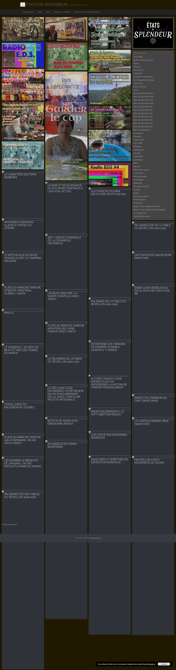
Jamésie (136, 153)
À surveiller (28, 12)
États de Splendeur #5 (142, 116)
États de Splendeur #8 (143, 123)
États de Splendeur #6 (143, 120)
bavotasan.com (95, 538)
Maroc (136, 163)
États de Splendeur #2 (142, 107)
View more (23, 29)
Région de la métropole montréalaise (149, 210)
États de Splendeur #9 (142, 126)
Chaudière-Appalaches (143, 77)
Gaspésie (137, 136)
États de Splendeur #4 (142, 113)
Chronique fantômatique (143, 80)
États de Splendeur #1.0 (143, 93)
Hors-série (137, 143)
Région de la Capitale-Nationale (146, 206)
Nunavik (136, 190)
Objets (136, 193)
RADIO (48, 12)
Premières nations (141, 196)
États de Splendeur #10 (143, 96)
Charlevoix (137, 73)
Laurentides (138, 160)
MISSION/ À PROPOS (62, 12)
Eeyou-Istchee (139, 87)
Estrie (135, 90)
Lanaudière (138, 156)
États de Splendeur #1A (143, 100)
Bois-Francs (138, 70)
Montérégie (138, 180)
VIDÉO (39, 12)
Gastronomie (139, 140)
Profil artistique (139, 200)
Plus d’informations (149, 664)
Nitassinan (137, 183)
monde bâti (138, 173)
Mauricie (136, 166)
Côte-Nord (138, 83)
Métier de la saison (141, 170)
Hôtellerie (137, 146)
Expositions (138, 133)
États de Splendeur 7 (142, 130)
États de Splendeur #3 (142, 110)
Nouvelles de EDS (141, 186)
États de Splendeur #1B (143, 103)
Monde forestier (140, 176)
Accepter (164, 664)
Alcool (136, 63)
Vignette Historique (141, 216)
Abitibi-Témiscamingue (143, 60)
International (138, 150)
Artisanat (137, 67)
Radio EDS (137, 203)
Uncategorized (139, 213)
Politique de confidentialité (87, 12)
